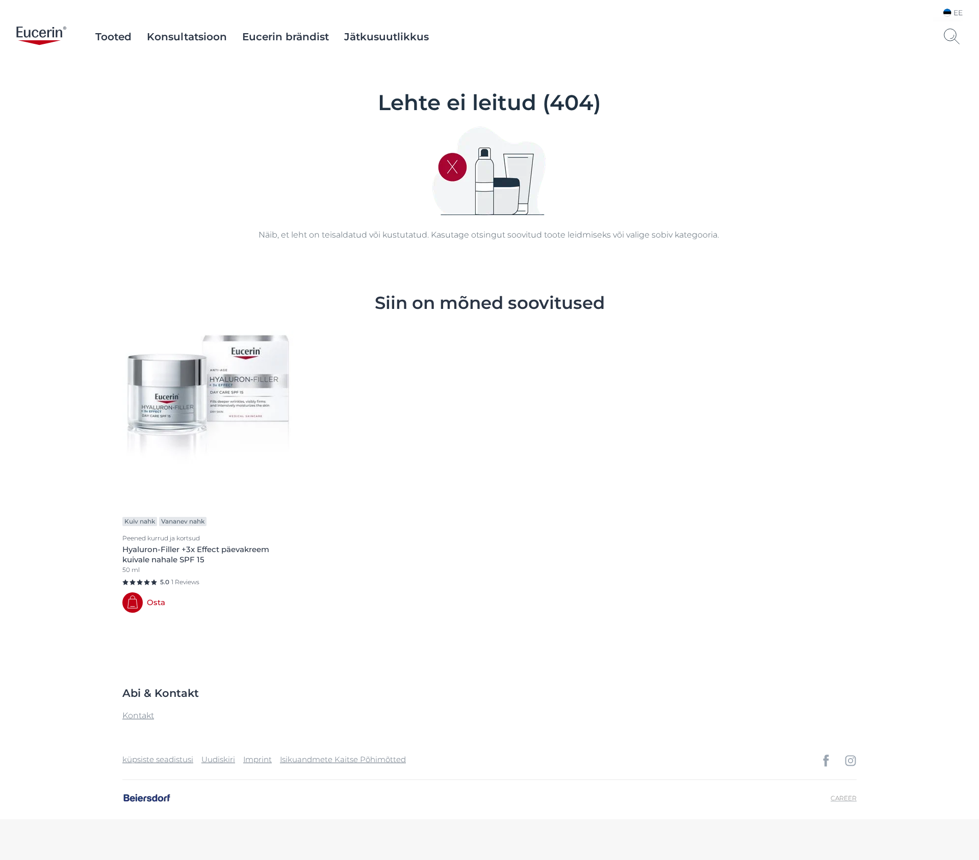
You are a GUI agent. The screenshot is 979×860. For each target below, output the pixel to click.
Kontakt (138, 715)
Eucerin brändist (285, 37)
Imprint (257, 759)
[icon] (826, 760)
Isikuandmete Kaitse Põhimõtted (343, 759)
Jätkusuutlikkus (386, 37)
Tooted (113, 37)
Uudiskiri (218, 759)
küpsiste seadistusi (157, 759)
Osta (156, 602)
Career (844, 798)
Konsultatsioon (187, 37)
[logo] (41, 37)
